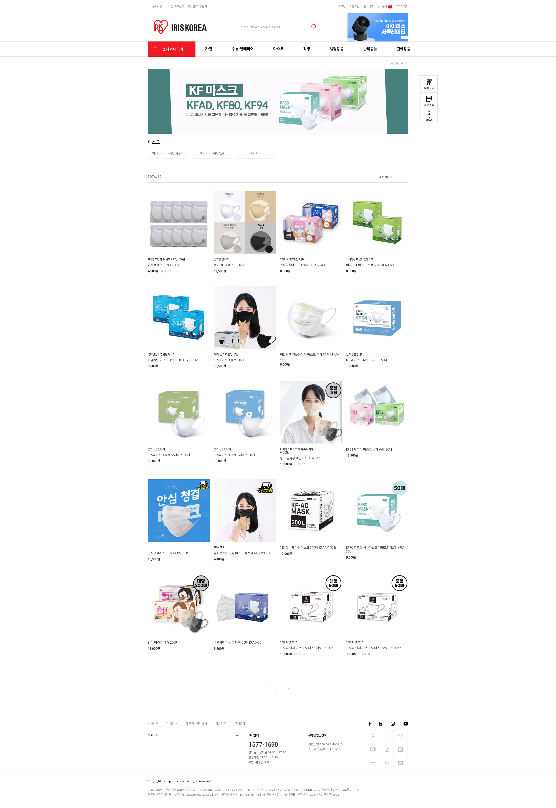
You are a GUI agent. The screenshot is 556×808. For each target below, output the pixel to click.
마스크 (278, 49)
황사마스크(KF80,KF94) (167, 153)
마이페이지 (402, 6)
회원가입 (354, 6)
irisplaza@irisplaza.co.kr (199, 794)
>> (287, 688)
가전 (208, 49)
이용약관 (220, 723)
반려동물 (370, 49)
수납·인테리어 (243, 49)
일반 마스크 (255, 153)
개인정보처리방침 (196, 723)
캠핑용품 (337, 49)
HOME (394, 63)
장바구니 (429, 88)
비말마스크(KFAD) (212, 153)
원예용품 (403, 49)
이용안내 (172, 723)
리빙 (306, 49)
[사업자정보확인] (270, 794)
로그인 (341, 6)
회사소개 (153, 723)
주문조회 (429, 105)
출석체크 (368, 6)
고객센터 (240, 723)
